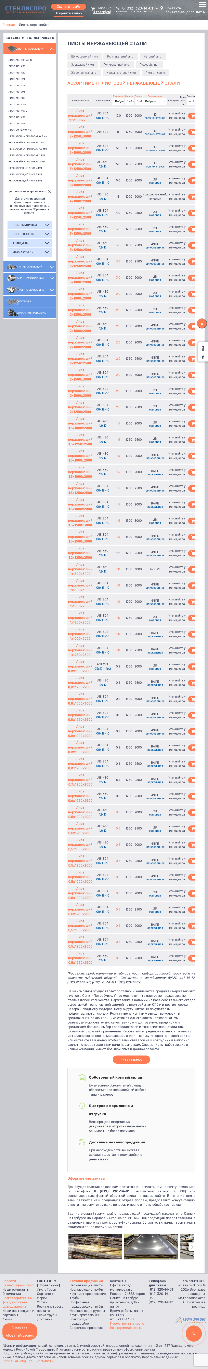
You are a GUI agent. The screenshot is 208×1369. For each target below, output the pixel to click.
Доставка (44, 1319)
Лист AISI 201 (17, 91)
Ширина (129, 96)
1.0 (118, 569)
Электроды (23, 301)
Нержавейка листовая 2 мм (27, 155)
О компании (11, 1294)
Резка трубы (47, 1315)
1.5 (118, 423)
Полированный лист (116, 64)
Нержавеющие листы (86, 1285)
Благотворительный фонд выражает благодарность (18, 1302)
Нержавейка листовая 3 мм (27, 161)
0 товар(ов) (102, 12)
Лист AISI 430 (17, 66)
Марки (42, 1298)
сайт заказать (198, 1322)
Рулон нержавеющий (30, 278)
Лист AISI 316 (17, 85)
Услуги (42, 1302)
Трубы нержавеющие (30, 289)
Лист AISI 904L (18, 123)
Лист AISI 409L (18, 110)
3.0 (118, 229)
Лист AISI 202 (17, 98)
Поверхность (155, 96)
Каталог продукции (86, 1281)
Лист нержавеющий (29, 48)
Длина (138, 96)
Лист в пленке (155, 73)
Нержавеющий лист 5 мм (25, 174)
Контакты (173, 8)
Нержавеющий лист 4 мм (25, 168)
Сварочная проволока (31, 312)
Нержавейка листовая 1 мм (26, 142)
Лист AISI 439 (17, 117)
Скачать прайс (68, 7)
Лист (41, 1289)
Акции (7, 1319)
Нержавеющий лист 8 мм (25, 180)
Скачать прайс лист (18, 1285)
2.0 (118, 294)
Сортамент (46, 1294)
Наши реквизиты (15, 1289)
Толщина (118, 96)
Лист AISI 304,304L (20, 60)
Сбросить (39, 191)
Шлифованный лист (84, 56)
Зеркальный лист (82, 64)
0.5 (118, 812)
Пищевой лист (149, 64)
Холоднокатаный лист (121, 73)
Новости (9, 1281)
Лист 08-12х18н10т (20, 129)
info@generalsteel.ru (126, 1328)
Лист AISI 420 (17, 72)
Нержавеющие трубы (86, 1289)
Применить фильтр (20, 191)
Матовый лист (153, 56)
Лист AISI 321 (17, 79)
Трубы (51, 1289)
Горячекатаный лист (120, 56)
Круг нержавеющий (29, 266)
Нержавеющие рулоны (87, 1311)
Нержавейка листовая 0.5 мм (28, 136)
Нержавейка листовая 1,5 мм (28, 148)
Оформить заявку (68, 13)
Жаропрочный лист (84, 73)
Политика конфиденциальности (28, 1361)
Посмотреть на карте (127, 1323)
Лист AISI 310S (18, 104)
